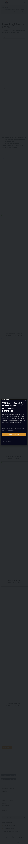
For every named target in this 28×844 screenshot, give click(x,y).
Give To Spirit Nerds (6, 441)
